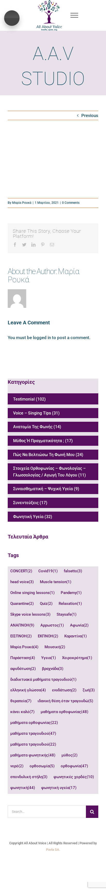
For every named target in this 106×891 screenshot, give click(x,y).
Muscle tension (55, 582)
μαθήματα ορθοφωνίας (64, 711)
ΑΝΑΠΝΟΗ (22, 625)
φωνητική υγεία (58, 787)
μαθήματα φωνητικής (32, 755)
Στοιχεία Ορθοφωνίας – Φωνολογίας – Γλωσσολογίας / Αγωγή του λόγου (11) (49, 472)
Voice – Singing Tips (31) (36, 413)
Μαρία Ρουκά (21, 203)
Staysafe (66, 614)
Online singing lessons (32, 592)
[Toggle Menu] (74, 15)
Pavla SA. (53, 849)
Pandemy (71, 592)
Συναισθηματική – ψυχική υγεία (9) (46, 488)
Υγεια (48, 657)
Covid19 (48, 571)
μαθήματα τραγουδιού (33, 733)
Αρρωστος (52, 625)
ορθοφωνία (74, 766)
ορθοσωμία (42, 766)
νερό (16, 766)
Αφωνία (79, 625)
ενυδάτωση (64, 690)
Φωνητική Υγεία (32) (32, 516)
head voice (22, 582)
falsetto (73, 571)
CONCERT (21, 571)
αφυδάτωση (23, 668)
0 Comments (71, 203)
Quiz (46, 603)
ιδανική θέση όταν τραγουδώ (65, 701)
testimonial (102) (29, 399)
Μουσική (55, 647)
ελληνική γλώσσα (28, 690)
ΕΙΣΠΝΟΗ (21, 636)
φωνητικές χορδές (74, 777)
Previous (89, 115)
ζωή (89, 690)
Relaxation (70, 603)
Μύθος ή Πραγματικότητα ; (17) (43, 440)
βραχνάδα (52, 668)
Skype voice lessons (30, 614)
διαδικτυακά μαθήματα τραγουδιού (43, 679)
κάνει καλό (22, 711)
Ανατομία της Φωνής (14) (37, 426)
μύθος (69, 755)
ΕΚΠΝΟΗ (48, 636)
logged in (42, 337)
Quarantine (22, 603)
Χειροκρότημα (77, 657)
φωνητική (22, 787)
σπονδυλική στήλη (28, 777)
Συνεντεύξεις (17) (30, 502)
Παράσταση (22, 657)
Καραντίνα (75, 636)
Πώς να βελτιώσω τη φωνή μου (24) (48, 454)
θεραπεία (20, 701)
